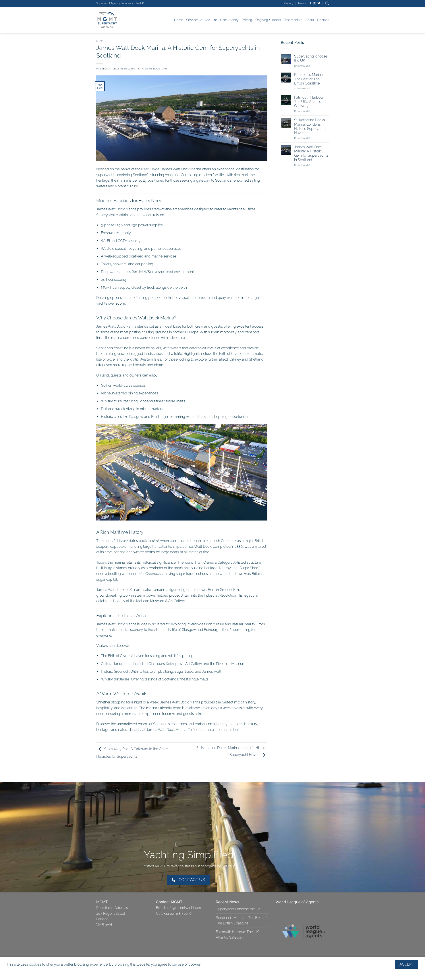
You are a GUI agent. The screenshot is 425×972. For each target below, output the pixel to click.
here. (237, 730)
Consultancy (229, 20)
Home (178, 20)
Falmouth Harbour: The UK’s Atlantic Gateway (309, 101)
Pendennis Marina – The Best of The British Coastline (309, 79)
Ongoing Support (268, 20)
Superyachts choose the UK (310, 58)
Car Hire (211, 20)
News (302, 3)
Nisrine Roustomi (154, 68)
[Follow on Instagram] (314, 3)
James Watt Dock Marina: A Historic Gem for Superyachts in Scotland (311, 153)
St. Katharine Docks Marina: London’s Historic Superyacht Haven (309, 126)
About (309, 20)
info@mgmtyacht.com (184, 908)
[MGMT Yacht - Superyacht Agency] (118, 20)
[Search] (327, 3)
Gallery (288, 3)
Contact (323, 20)
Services (192, 20)
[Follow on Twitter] (318, 3)
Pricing (247, 20)
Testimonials (293, 20)
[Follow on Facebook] (310, 3)
